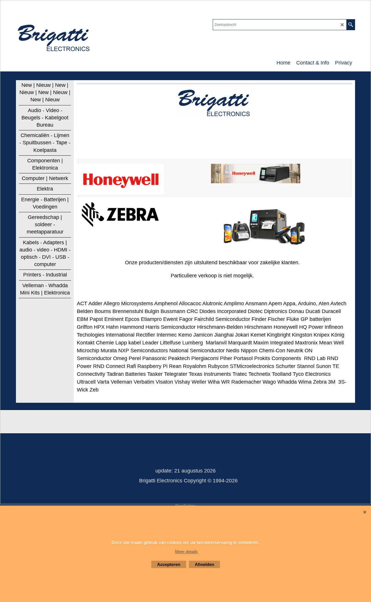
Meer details (186, 551)
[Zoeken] (350, 24)
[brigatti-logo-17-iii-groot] (54, 36)
